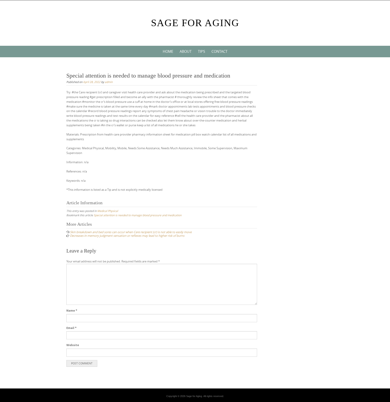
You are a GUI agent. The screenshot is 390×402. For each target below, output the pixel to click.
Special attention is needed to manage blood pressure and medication (137, 215)
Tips (201, 51)
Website (72, 345)
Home (168, 51)
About (186, 51)
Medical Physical (107, 211)
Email (71, 328)
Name (71, 310)
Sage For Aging (195, 22)
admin (109, 82)
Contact (219, 51)
